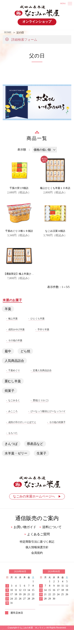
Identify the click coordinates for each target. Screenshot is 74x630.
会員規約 (37, 552)
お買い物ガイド (23, 527)
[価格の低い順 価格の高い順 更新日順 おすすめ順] (45, 149)
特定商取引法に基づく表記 (37, 541)
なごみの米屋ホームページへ (37, 496)
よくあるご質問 (37, 534)
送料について (51, 527)
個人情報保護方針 (37, 547)
